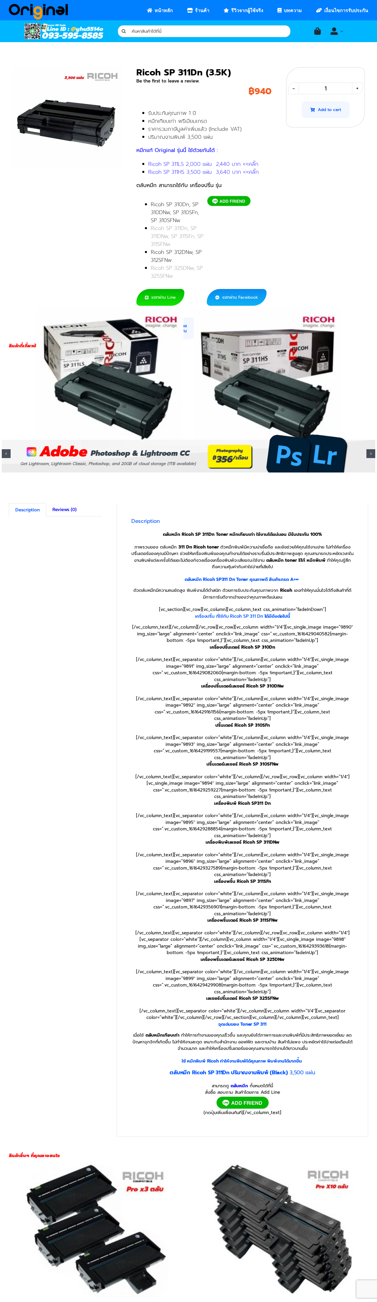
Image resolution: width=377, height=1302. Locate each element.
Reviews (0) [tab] (64, 509)
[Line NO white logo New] (63, 25)
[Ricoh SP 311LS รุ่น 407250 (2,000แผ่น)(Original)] (109, 375)
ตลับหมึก (239, 1086)
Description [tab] (27, 510)
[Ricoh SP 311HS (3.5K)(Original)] (267, 375)
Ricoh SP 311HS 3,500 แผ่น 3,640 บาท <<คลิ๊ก (203, 172)
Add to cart (329, 110)
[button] (6, 453)
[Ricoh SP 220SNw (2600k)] (96, 1230)
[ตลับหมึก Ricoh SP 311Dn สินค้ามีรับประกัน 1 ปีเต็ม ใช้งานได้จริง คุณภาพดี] (67, 117)
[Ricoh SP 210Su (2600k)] (281, 1230)
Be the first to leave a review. (168, 81)
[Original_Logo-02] (38, 6)
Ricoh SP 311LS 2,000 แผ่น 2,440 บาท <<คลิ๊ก (203, 164)
